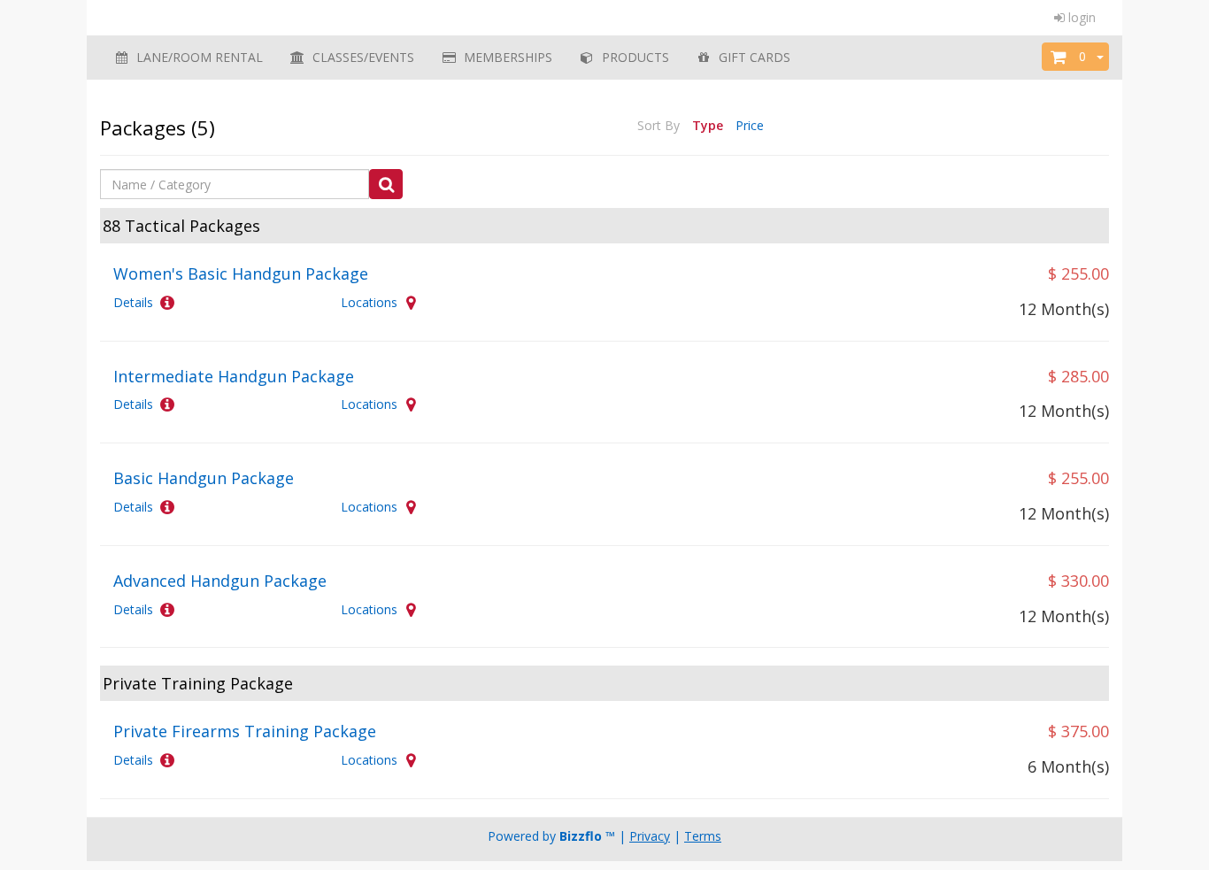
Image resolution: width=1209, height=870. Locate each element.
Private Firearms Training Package (244, 731)
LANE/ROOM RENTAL (196, 57)
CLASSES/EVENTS (359, 57)
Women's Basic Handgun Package (240, 273)
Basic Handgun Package (203, 478)
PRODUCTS (632, 57)
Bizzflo (580, 836)
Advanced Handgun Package (220, 580)
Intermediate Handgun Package (233, 376)
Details (133, 302)
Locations (369, 302)
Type (707, 125)
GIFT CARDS (751, 57)
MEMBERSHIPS (504, 57)
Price (749, 125)
